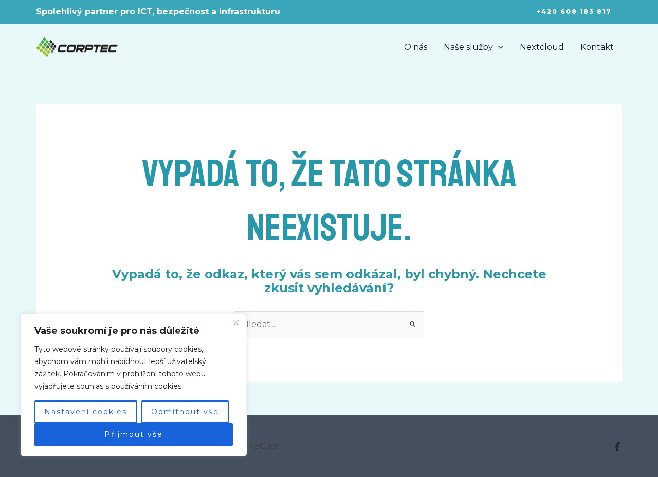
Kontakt (597, 47)
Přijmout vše (133, 434)
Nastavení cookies (85, 411)
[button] (574, 12)
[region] (134, 385)
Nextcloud (542, 47)
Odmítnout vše (185, 411)
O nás (415, 47)
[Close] (236, 322)
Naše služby (468, 47)
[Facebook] (617, 446)
